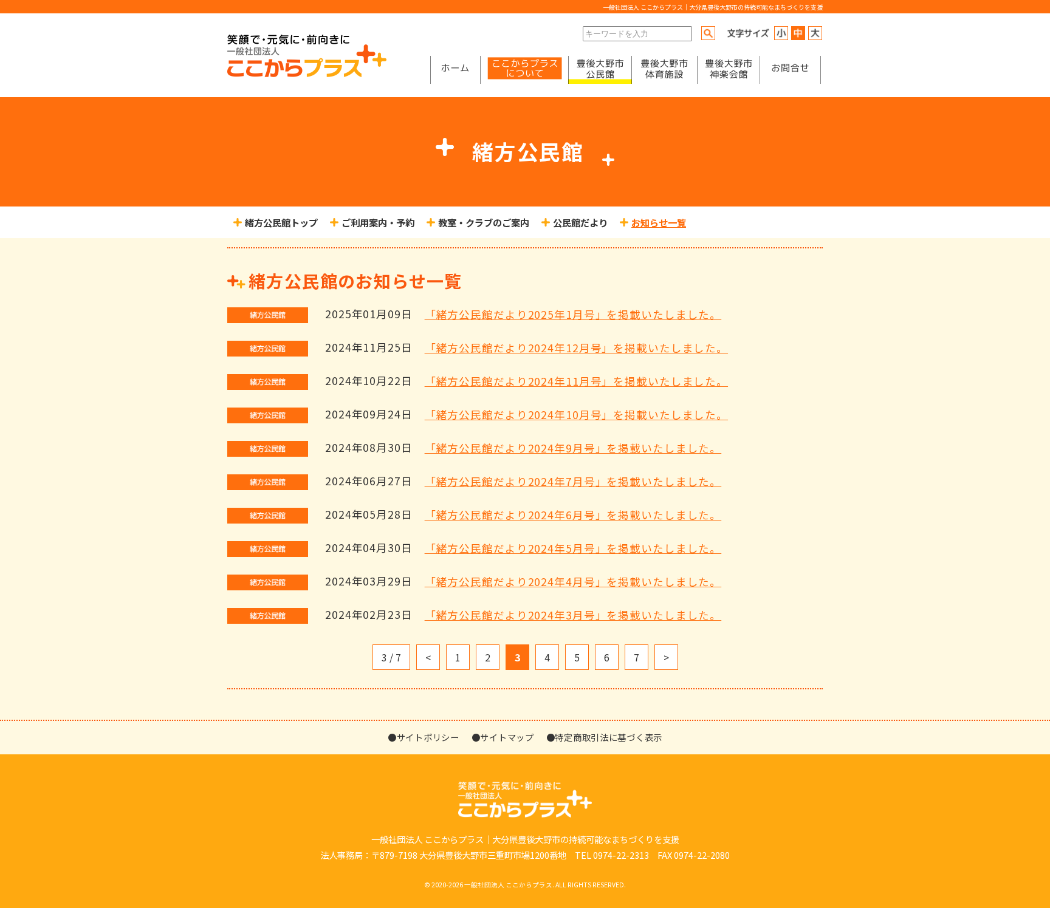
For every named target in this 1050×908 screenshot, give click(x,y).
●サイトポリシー (423, 737)
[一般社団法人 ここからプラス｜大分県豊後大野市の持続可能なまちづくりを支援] (306, 74)
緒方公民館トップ (281, 222)
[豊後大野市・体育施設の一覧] (664, 70)
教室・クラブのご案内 (483, 222)
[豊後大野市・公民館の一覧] (600, 70)
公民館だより (580, 222)
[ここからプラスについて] (524, 70)
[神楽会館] (728, 70)
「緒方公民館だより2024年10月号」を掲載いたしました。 (576, 414)
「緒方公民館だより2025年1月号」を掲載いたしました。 (573, 314)
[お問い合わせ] (790, 70)
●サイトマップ (503, 737)
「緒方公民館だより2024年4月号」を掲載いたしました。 (573, 581)
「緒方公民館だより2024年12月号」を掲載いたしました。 (576, 347)
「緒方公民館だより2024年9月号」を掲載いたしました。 (573, 448)
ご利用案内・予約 (377, 222)
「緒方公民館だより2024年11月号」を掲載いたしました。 (576, 381)
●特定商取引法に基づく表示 (604, 737)
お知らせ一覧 (658, 222)
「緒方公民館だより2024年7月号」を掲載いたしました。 (573, 481)
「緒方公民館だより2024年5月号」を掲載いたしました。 (573, 548)
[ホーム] (455, 70)
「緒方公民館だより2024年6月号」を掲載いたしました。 (573, 514)
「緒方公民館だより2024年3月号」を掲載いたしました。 (573, 615)
